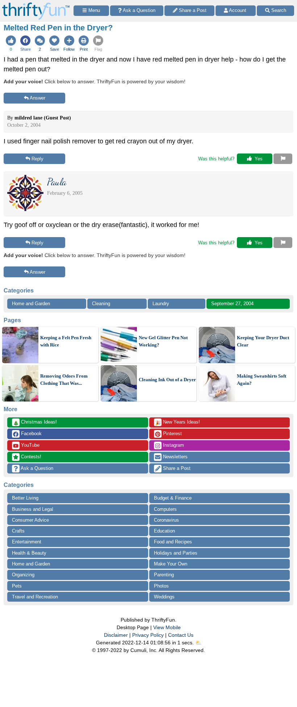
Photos (161, 586)
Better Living (25, 498)
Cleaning (101, 303)
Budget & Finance (173, 498)
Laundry (160, 303)
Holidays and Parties (175, 553)
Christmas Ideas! (35, 422)
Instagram (173, 445)
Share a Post (176, 468)
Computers (165, 509)
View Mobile (167, 627)
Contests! (30, 456)
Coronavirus (166, 520)
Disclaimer (116, 635)
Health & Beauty (29, 553)
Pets (17, 586)
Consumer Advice (30, 520)
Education (164, 531)
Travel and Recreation (35, 596)
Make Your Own (170, 564)
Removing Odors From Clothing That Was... (64, 379)
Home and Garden (31, 303)
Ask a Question (36, 468)
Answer (37, 98)
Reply (37, 158)
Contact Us (180, 635)
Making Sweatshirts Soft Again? (261, 379)
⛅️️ (198, 642)
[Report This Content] (282, 158)
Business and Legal (32, 509)
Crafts (18, 531)
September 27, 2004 (232, 303)
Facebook (31, 433)
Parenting (164, 574)
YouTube (29, 445)
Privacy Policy (148, 635)
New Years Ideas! (177, 422)
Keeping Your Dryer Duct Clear (263, 341)
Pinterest (172, 433)
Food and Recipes (173, 541)
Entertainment (26, 541)
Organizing (23, 574)
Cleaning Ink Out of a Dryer (167, 379)
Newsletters (175, 456)
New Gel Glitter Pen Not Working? (163, 341)
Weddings (164, 596)
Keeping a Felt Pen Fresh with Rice (65, 341)
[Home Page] (36, 4)
